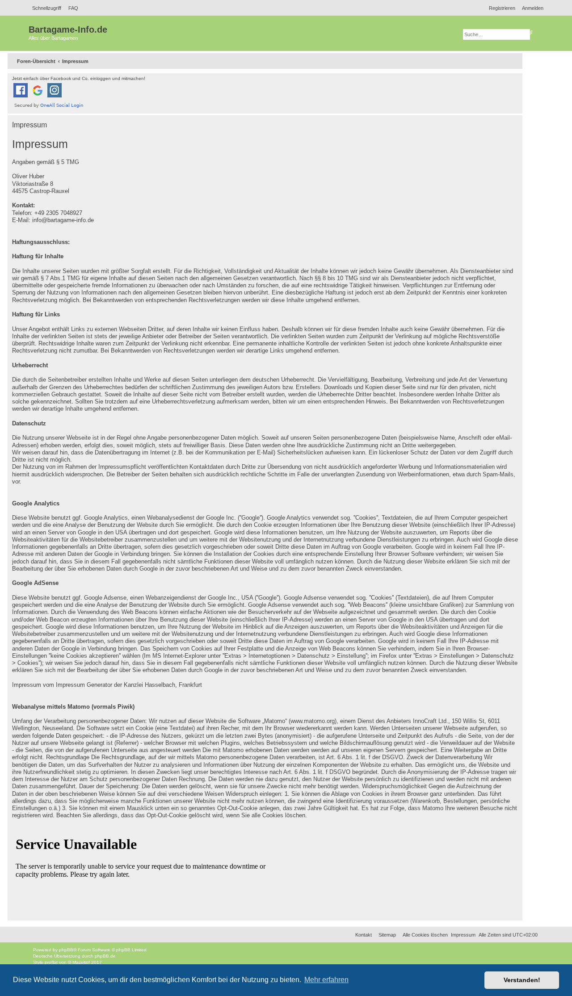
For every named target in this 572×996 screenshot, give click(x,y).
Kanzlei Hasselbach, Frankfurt (163, 685)
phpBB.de (105, 956)
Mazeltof (81, 962)
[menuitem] (70, 8)
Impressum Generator (84, 685)
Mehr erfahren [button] (326, 979)
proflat (51, 962)
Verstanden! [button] (522, 979)
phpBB (66, 949)
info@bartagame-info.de (63, 220)
